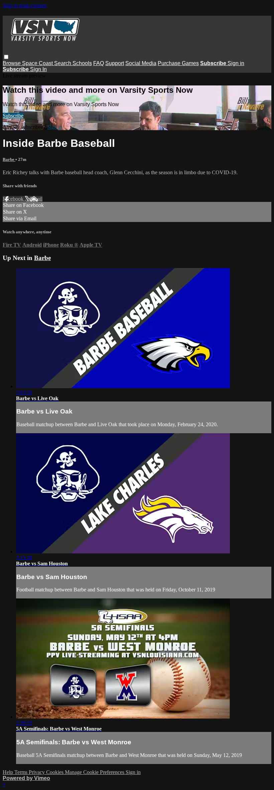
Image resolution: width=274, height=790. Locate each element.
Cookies (55, 772)
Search (63, 63)
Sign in (236, 63)
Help (8, 772)
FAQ (98, 63)
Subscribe (13, 115)
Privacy (37, 772)
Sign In (38, 69)
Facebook (14, 199)
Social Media (140, 63)
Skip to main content (24, 5)
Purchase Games (178, 63)
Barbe (9, 159)
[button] (6, 57)
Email (36, 199)
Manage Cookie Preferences (95, 772)
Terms (21, 772)
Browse (12, 63)
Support (114, 63)
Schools (82, 63)
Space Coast (38, 63)
